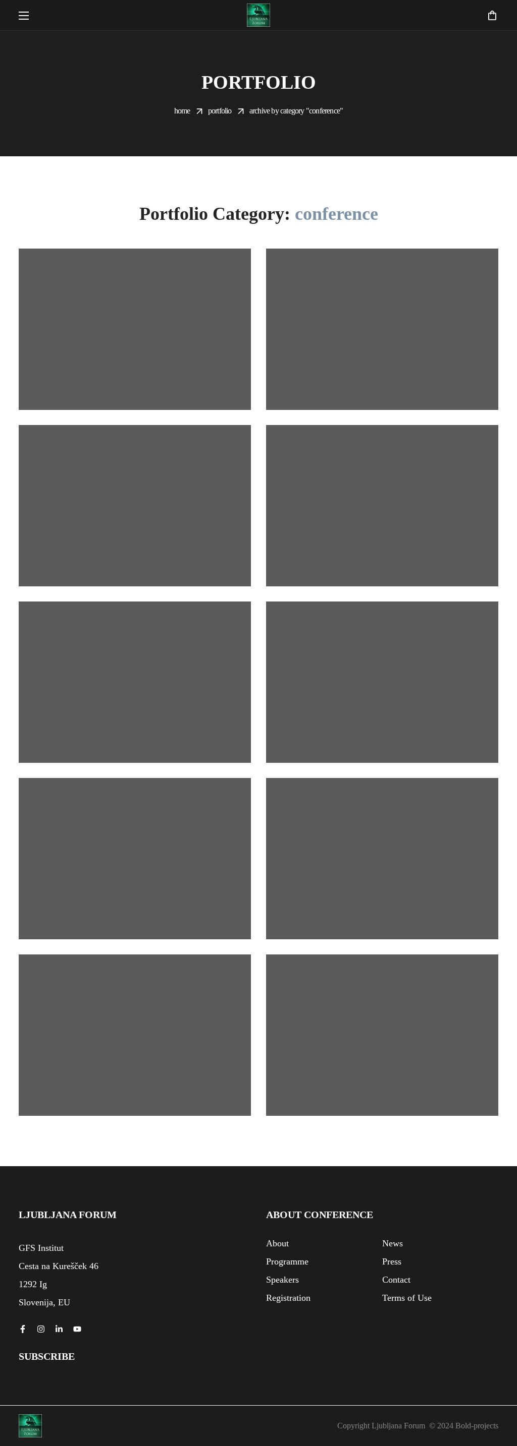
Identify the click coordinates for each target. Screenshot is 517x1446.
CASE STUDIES (101, 754)
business (71, 388)
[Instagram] (41, 1329)
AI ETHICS (337, 754)
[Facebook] (23, 1329)
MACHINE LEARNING (369, 578)
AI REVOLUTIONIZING (125, 401)
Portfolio (220, 110)
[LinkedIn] (59, 1329)
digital (361, 388)
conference (113, 388)
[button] (492, 15)
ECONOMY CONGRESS (372, 401)
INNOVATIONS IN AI (116, 578)
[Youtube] (77, 1329)
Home (182, 110)
